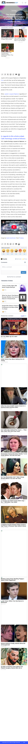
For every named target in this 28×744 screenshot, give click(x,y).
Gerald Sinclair (9, 25)
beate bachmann (11, 238)
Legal (24, 742)
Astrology (14, 10)
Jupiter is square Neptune (11, 94)
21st (2, 80)
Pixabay (21, 238)
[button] (25, 2)
